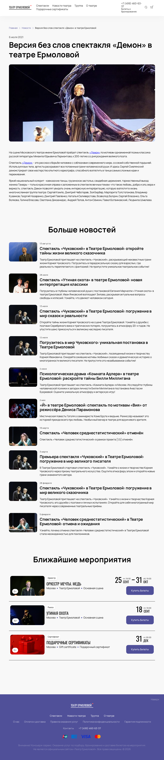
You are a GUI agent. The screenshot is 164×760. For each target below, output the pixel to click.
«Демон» (94, 152)
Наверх (155, 699)
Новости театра (61, 5)
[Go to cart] (152, 7)
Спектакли (42, 5)
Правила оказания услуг (64, 721)
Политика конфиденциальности (101, 721)
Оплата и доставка (34, 721)
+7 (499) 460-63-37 (131, 5)
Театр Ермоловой (19, 7)
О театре (91, 5)
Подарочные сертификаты (52, 9)
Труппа (78, 5)
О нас (16, 721)
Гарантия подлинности (137, 721)
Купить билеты (140, 590)
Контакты (68, 728)
